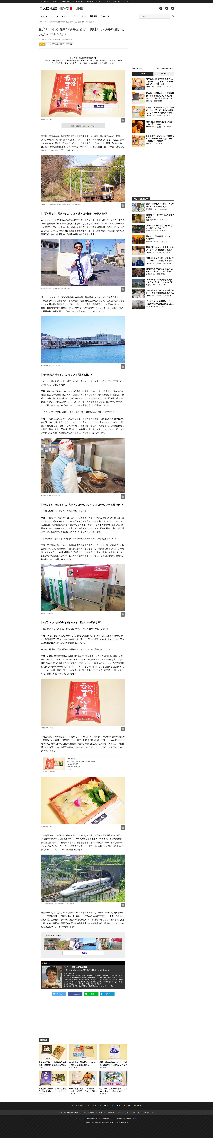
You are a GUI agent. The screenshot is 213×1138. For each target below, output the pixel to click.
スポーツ (65, 16)
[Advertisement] (153, 43)
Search (172, 16)
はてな (107, 994)
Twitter (166, 8)
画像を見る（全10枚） (86, 126)
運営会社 (91, 1112)
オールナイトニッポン (94, 2)
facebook (160, 8)
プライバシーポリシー (123, 1112)
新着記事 (93, 16)
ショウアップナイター (113, 2)
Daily (143, 74)
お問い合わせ (137, 1112)
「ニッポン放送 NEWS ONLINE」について (72, 1112)
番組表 (55, 2)
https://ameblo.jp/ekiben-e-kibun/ (103, 986)
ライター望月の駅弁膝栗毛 (55, 44)
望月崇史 (69, 44)
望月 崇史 (44, 39)
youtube (172, 8)
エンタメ (44, 16)
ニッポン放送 (45, 2)
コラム (75, 16)
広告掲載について (150, 1112)
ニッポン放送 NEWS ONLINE (65, 8)
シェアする (75, 994)
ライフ (83, 16)
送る (91, 994)
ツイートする (59, 994)
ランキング (105, 16)
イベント (127, 2)
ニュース (54, 16)
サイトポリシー (101, 1112)
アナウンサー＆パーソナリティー (72, 2)
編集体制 (111, 1112)
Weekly (163, 74)
